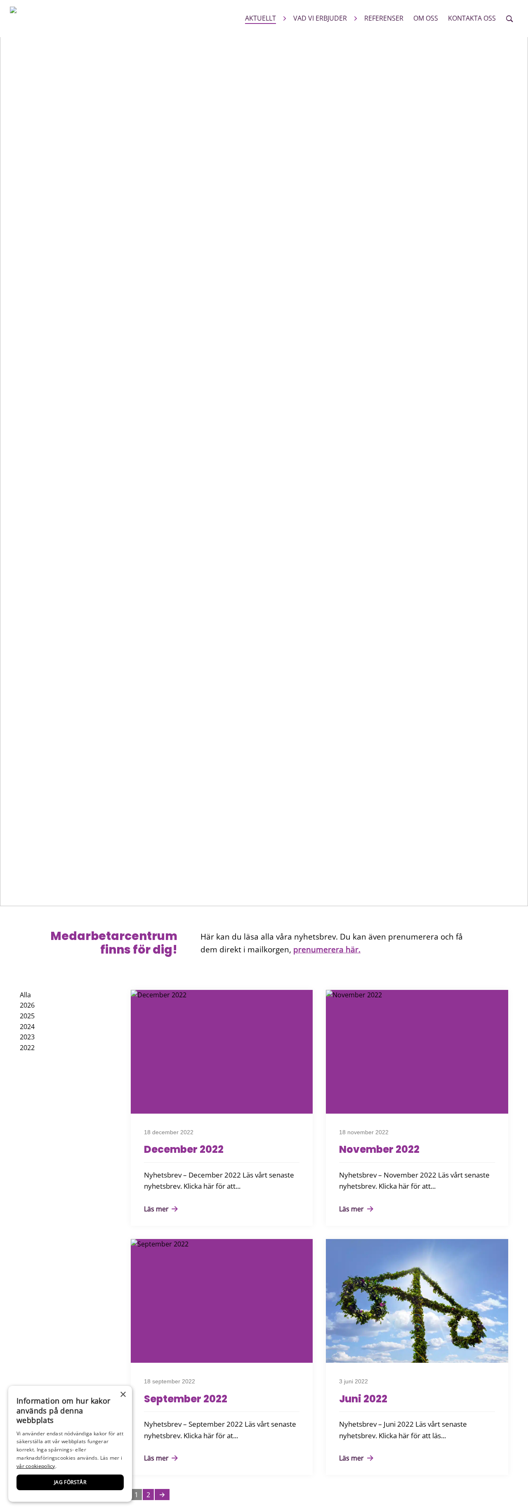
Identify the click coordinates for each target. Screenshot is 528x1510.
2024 (27, 1026)
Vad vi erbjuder (320, 18)
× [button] (123, 1395)
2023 (27, 1036)
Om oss (425, 18)
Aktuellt (260, 18)
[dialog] (70, 1444)
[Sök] (509, 18)
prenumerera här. (327, 949)
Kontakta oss (472, 18)
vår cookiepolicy (35, 1466)
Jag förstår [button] (70, 1482)
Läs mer (157, 1209)
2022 (27, 1047)
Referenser (383, 18)
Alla (25, 994)
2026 (27, 1005)
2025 (27, 1015)
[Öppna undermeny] (284, 18)
